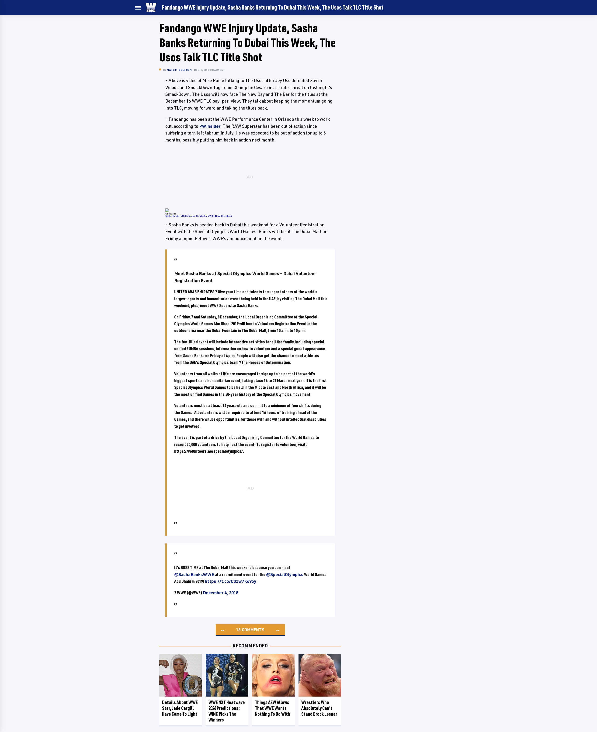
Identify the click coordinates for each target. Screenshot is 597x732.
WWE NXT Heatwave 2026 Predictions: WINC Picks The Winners (226, 711)
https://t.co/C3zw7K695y (230, 581)
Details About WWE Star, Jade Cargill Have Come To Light (180, 708)
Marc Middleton (179, 70)
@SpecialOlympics (284, 574)
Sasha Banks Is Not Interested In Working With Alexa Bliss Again (199, 215)
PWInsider (209, 126)
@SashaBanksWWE (194, 574)
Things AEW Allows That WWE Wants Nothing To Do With (272, 708)
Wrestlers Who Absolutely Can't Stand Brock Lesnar (319, 708)
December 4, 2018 (220, 592)
